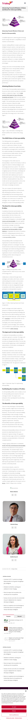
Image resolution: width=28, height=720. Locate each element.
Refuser (14, 711)
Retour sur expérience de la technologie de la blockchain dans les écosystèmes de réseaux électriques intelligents (14, 607)
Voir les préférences (14, 714)
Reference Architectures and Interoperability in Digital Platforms (12, 229)
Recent (20, 616)
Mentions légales (18, 718)
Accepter (14, 707)
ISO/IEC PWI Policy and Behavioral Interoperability (13, 445)
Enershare (7, 318)
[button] (26, 691)
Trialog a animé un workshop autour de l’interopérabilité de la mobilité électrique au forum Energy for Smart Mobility (16, 629)
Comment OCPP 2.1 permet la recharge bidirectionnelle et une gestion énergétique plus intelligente (13, 581)
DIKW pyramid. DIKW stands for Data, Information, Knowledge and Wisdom (12, 95)
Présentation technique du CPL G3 (16, 620)
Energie (13, 569)
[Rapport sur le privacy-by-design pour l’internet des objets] (6, 638)
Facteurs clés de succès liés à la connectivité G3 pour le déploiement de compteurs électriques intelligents (14, 600)
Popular (8, 616)
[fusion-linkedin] (12, 495)
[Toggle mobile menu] (25, 3)
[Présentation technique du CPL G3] (6, 620)
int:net (3, 483)
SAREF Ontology (14, 328)
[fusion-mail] (15, 495)
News (16, 569)
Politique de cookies (10, 718)
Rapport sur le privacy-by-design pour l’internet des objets (16, 638)
